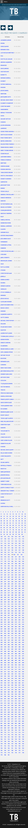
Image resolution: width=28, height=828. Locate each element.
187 (12, 563)
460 (12, 651)
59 (10, 525)
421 (23, 638)
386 (23, 626)
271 (12, 590)
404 (12, 633)
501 (9, 665)
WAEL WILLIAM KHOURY (7, 421)
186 (9, 563)
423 (5, 640)
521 (5, 671)
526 (23, 671)
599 (9, 696)
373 (1, 624)
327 (12, 608)
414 (23, 635)
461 (16, 651)
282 (1, 595)
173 (12, 559)
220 (5, 575)
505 (23, 665)
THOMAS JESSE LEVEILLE (7, 336)
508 (9, 667)
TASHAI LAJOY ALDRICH (7, 418)
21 (4, 516)
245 (19, 581)
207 (9, 570)
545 (16, 678)
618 (1, 703)
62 (19, 525)
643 (16, 710)
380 (1, 626)
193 (9, 566)
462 (19, 651)
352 (1, 617)
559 (16, 683)
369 (12, 622)
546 (19, 678)
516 (12, 669)
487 (9, 660)
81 (22, 530)
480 (9, 658)
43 (16, 521)
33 (13, 518)
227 (5, 577)
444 (5, 647)
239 (23, 579)
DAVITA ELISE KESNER (6, 134)
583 (1, 692)
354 (9, 617)
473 (9, 656)
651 (19, 712)
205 (1, 570)
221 (9, 575)
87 (13, 532)
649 (12, 712)
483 (19, 658)
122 (5, 543)
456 (23, 649)
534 (1, 676)
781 (9, 755)
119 (19, 541)
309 (23, 602)
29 (1, 518)
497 (19, 662)
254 (1, 586)
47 (1, 523)
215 (12, 572)
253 (23, 584)
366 (1, 622)
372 (23, 622)
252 (19, 584)
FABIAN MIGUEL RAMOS (7, 147)
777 (19, 752)
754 (12, 746)
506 (1, 667)
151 (9, 552)
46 (25, 521)
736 (23, 739)
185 (5, 563)
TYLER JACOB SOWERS (6, 383)
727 (16, 737)
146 (16, 550)
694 (23, 725)
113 (23, 539)
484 (23, 658)
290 (5, 597)
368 (9, 622)
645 (23, 710)
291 (9, 597)
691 (12, 725)
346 (5, 615)
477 (23, 656)
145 (12, 550)
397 (12, 631)
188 (16, 563)
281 (23, 593)
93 (4, 534)
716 (1, 734)
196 (19, 566)
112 (19, 539)
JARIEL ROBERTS (5, 257)
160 (14, 554)
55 (25, 523)
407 (23, 633)
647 (5, 712)
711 (9, 732)
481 (12, 658)
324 (1, 608)
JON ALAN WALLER (5, 478)
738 (5, 741)
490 (19, 660)
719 (12, 734)
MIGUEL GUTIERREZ (6, 207)
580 (16, 689)
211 (23, 570)
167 (16, 557)
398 (16, 631)
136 (5, 548)
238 (19, 579)
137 (9, 548)
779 (1, 755)
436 (1, 644)
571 (9, 687)
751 (1, 746)
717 (5, 734)
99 (22, 534)
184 (1, 563)
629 (16, 705)
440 (16, 644)
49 (7, 523)
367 (5, 622)
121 (1, 543)
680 (23, 721)
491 (23, 660)
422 (1, 640)
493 (5, 662)
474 (12, 656)
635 (12, 707)
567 (19, 685)
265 (16, 588)
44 (19, 521)
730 (1, 739)
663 (12, 716)
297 (5, 599)
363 (16, 620)
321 (16, 606)
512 (23, 667)
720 (16, 734)
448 (19, 647)
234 (5, 579)
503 (16, 665)
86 (10, 532)
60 (13, 525)
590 (1, 694)
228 (9, 577)
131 (12, 545)
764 (23, 748)
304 (5, 602)
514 (5, 669)
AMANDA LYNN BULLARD (7, 194)
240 (1, 581)
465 (5, 653)
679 (19, 721)
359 (1, 620)
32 (10, 518)
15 (13, 514)
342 (16, 613)
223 (16, 575)
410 (9, 635)
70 (16, 527)
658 (19, 714)
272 (16, 590)
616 (19, 701)
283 (5, 595)
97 (16, 534)
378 (19, 624)
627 (9, 705)
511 (19, 667)
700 (19, 728)
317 (1, 606)
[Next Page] (10, 30)
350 (19, 615)
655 (9, 714)
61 (16, 525)
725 (9, 737)
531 (16, 674)
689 (5, 725)
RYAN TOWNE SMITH (6, 138)
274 (23, 590)
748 (16, 743)
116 (9, 541)
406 (19, 633)
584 (5, 692)
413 (19, 635)
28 (25, 516)
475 (16, 656)
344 (23, 613)
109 (9, 539)
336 (19, 611)
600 (12, 696)
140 (19, 548)
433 (16, 642)
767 (9, 750)
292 (12, 597)
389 (9, 629)
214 (9, 572)
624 (23, 703)
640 (5, 710)
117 (12, 541)
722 (23, 734)
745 (5, 743)
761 (12, 748)
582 (23, 689)
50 (10, 523)
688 (1, 725)
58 (7, 525)
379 (23, 624)
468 (16, 653)
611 (1, 701)
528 (5, 674)
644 (19, 710)
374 (5, 624)
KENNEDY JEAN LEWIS (6, 374)
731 (5, 739)
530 (12, 674)
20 (1, 516)
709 (1, 732)
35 (19, 518)
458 (5, 651)
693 (19, 725)
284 (9, 595)
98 (19, 534)
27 (22, 516)
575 (23, 687)
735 (19, 739)
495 (12, 662)
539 (19, 676)
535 (5, 676)
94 (7, 534)
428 (23, 640)
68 (10, 527)
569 (1, 687)
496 (16, 662)
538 (16, 676)
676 (9, 721)
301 (19, 599)
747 (12, 743)
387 (1, 629)
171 (5, 559)
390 (12, 629)
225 (23, 575)
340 (9, 613)
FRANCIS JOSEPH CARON (7, 399)
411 (12, 635)
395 (5, 631)
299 (12, 599)
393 (23, 629)
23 (10, 516)
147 (19, 550)
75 (4, 530)
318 (5, 606)
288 (23, 595)
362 (12, 620)
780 (5, 755)
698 (12, 728)
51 (13, 523)
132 (16, 545)
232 (23, 577)
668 (5, 719)
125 (16, 543)
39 (4, 521)
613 (9, 701)
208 (12, 570)
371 (19, 622)
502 (12, 665)
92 (1, 534)
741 (16, 741)
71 (19, 527)
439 (12, 644)
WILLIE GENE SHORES (6, 453)
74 (1, 530)
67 (7, 527)
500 (5, 665)
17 (19, 514)
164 (5, 557)
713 (16, 732)
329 (19, 608)
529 (9, 674)
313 (12, 604)
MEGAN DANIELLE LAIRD (7, 349)
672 (19, 719)
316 (23, 604)
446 (12, 647)
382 (9, 626)
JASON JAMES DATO (6, 97)
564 (9, 685)
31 (7, 518)
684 (12, 723)
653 (1, 714)
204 (23, 568)
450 (1, 649)
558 (12, 683)
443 (1, 647)
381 (5, 626)
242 (9, 581)
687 (23, 723)
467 (12, 653)
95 (10, 534)
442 (23, 644)
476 (19, 656)
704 (9, 730)
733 (12, 739)
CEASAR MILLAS (5, 153)
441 (19, 644)
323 (23, 606)
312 (9, 604)
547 (23, 678)
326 (9, 608)
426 (16, 640)
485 (1, 660)
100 (1, 536)
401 (1, 633)
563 (5, 685)
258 (16, 586)
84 (4, 532)
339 (5, 613)
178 (5, 561)
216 (16, 572)
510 (16, 667)
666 (23, 716)
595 (19, 694)
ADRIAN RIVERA (5, 339)
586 (12, 692)
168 (19, 557)
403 (9, 633)
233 (1, 579)
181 (16, 561)
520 (1, 671)
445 (9, 647)
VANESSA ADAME (5, 166)
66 (4, 527)
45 (22, 521)
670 (12, 719)
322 (19, 606)
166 (12, 557)
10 (22, 512)
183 (23, 561)
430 (5, 642)
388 (5, 629)
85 (7, 532)
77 (10, 530)
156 (1, 554)
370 (16, 622)
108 (5, 539)
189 (19, 563)
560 (19, 683)
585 (9, 692)
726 (12, 737)
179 (9, 561)
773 (5, 752)
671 (16, 719)
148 (23, 550)
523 (12, 671)
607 (12, 698)
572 (12, 687)
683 (9, 723)
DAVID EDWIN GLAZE (6, 402)
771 (23, 750)
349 (16, 615)
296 (1, 599)
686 (19, 723)
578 (9, 689)
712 (12, 732)
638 (23, 707)
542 (5, 678)
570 (5, 687)
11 (1, 514)
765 (1, 750)
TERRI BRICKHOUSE (6, 484)
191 (1, 566)
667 (1, 719)
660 (1, 716)
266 (19, 588)
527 (1, 674)
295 (23, 597)
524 (16, 671)
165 (9, 557)
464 (1, 653)
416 (5, 638)
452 (9, 649)
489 (16, 660)
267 (23, 588)
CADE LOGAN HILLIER (6, 440)
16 (16, 514)
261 (1, 588)
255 (5, 586)
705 (12, 730)
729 (23, 737)
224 (19, 575)
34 (16, 518)
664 (16, 716)
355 (12, 617)
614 (12, 701)
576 (1, 689)
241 (5, 581)
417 (9, 638)
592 (9, 694)
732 (9, 739)
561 (23, 683)
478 (1, 658)
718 (9, 734)
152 (12, 552)
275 (1, 593)
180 (12, 561)
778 (23, 752)
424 (9, 640)
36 (22, 518)
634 (9, 707)
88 (16, 532)
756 (19, 746)
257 (12, 586)
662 (9, 716)
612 (5, 701)
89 (19, 532)
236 (12, 579)
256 (9, 586)
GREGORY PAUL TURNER (7, 490)
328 (16, 608)
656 (12, 714)
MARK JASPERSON (5, 472)
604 (1, 698)
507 (5, 667)
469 (19, 653)
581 (19, 689)
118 (16, 541)
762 (16, 748)
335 (16, 611)
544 (12, 678)
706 (16, 730)
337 (23, 611)
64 (25, 525)
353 (5, 617)
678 (16, 721)
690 (9, 725)
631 (23, 705)
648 (9, 712)
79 (16, 530)
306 (12, 602)
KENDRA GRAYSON (6, 169)
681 (1, 723)
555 (1, 683)
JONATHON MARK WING (7, 305)
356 (16, 617)
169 (23, 557)
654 (5, 714)
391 (16, 629)
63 (22, 525)
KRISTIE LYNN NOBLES (7, 175)
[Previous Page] (3, 30)
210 (19, 570)
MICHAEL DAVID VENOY (7, 100)
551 (12, 680)
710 (5, 732)
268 (1, 590)
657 (16, 714)
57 (4, 525)
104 (16, 536)
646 (1, 712)
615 (16, 701)
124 (12, 543)
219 (1, 575)
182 (19, 561)
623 (19, 703)
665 (19, 716)
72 (22, 527)
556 (5, 683)
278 (12, 593)
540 (23, 676)
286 (16, 595)
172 (9, 559)
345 (1, 615)
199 (5, 568)
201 (12, 568)
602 (19, 696)
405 (16, 633)
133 (19, 545)
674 (1, 721)
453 (12, 649)
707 (19, 730)
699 (16, 728)
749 (19, 743)
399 (19, 631)
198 (1, 568)
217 (19, 572)
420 (19, 638)
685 (16, 723)
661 (5, 716)
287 (19, 595)
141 (23, 548)
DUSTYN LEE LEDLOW (6, 59)
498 (23, 662)
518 (19, 669)
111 (16, 539)
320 (12, 606)
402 (5, 633)
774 (9, 752)
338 (1, 613)
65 (1, 527)
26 (19, 516)
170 (1, 559)
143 (5, 550)
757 (23, 746)
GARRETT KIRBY (5, 481)
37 (25, 518)
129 (5, 545)
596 (23, 694)
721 (19, 734)
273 (19, 590)
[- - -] (1, 1)
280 (19, 593)
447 (16, 647)
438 (9, 644)
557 (9, 683)
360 (5, 620)
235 (9, 579)
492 (1, 662)
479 (5, 658)
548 (1, 680)
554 (23, 680)
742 (19, 741)
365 (23, 620)
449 (23, 647)
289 (1, 597)
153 (16, 552)
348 (12, 615)
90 (22, 532)
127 (23, 543)
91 (25, 532)
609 (19, 698)
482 (16, 658)
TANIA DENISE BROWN (7, 172)
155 (23, 552)
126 (19, 543)
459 (9, 651)
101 (5, 536)
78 (13, 530)
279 (16, 593)
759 (5, 748)
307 (16, 602)
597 (1, 696)
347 (9, 615)
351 (23, 615)
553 (19, 680)
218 (23, 572)
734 (16, 739)
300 (16, 599)
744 (1, 743)
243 (12, 581)
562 (1, 685)
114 (1, 541)
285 (12, 595)
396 (9, 631)
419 (16, 638)
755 (16, 746)
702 (1, 730)
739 (9, 741)
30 (4, 518)
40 (7, 521)
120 (23, 541)
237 (16, 579)
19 (25, 514)
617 (23, 701)
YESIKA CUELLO (5, 191)
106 (23, 536)
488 (12, 660)
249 (9, 584)
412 (16, 635)
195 (16, 566)
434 (19, 642)
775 (12, 752)
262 (5, 588)
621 (12, 703)
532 (19, 674)
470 (23, 653)
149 (1, 552)
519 (23, 669)
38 (1, 521)
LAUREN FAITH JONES (6, 333)
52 (16, 523)
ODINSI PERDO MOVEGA (7, 131)
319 (9, 606)
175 (19, 559)
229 (12, 577)
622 (16, 703)
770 (19, 750)
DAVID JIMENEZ (5, 68)
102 (9, 536)
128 (1, 545)
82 (25, 530)
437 (5, 644)
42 (13, 521)
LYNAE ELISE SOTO (6, 437)
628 (12, 705)
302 (23, 599)
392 (19, 629)
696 (5, 728)
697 (9, 728)
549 (5, 680)
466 (9, 653)
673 (23, 719)
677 (12, 721)
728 (19, 737)
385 (19, 626)
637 (19, 707)
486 (5, 660)
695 (1, 728)
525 (19, 671)
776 (16, 752)
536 (9, 676)
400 (23, 631)
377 (16, 624)
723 (1, 737)
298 (9, 599)
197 (23, 566)
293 (16, 597)
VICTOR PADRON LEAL (7, 204)
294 (19, 597)
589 (23, 692)
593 (12, 694)
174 (16, 559)
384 (16, 626)
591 (5, 694)
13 (7, 514)
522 (9, 671)
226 (1, 577)
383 (12, 626)
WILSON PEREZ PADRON (7, 144)
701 (23, 728)
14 (10, 514)
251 (16, 584)
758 (1, 748)
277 (9, 593)
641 (9, 710)
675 (5, 721)
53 (19, 523)
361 (9, 620)
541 (1, 678)
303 (1, 602)
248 (5, 584)
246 (23, 581)
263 (9, 588)
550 (9, 680)
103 (12, 536)
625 (1, 705)
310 (1, 604)
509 (12, 667)
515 (9, 669)
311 (5, 604)
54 (22, 523)
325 (5, 608)
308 (19, 602)
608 (16, 698)
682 (5, 723)
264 (12, 588)
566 (16, 685)
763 (19, 748)
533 (23, 674)
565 (12, 685)
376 (12, 624)
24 (13, 516)
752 (5, 746)
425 (12, 640)
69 (13, 527)
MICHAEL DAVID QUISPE (7, 449)
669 (9, 719)
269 (5, 590)
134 (23, 545)
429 (1, 642)
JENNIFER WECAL (5, 475)
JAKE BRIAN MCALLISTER (7, 371)
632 (1, 707)
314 (16, 604)
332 (5, 611)
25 (16, 516)
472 (5, 656)
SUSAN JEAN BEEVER (6, 210)
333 (9, 611)
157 (5, 554)
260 (23, 586)
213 (5, 572)
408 (1, 635)
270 (9, 590)
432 (12, 642)
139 (16, 548)
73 (25, 527)
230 (16, 577)
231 (19, 577)
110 (12, 539)
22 (7, 516)
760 (9, 748)
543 (9, 678)
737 (1, 741)
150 (5, 552)
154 (19, 552)
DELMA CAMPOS (5, 462)
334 (12, 611)
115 (5, 541)
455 (19, 649)
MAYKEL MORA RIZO (6, 141)
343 (19, 613)
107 (1, 539)
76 (7, 530)
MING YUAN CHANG (6, 368)
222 (12, 575)
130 (9, 545)
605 (5, 698)
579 (12, 689)
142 (1, 550)
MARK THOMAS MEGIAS (7, 150)
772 (1, 752)
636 (16, 707)
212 (1, 572)
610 (23, 698)
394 (1, 631)
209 (16, 570)
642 (12, 710)
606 (9, 698)
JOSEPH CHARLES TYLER (7, 487)
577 (5, 689)
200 (9, 568)
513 (1, 669)
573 (16, 687)
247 (1, 584)
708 (23, 730)
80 (19, 530)
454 (16, 649)
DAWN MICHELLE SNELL (7, 506)
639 (1, 710)
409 (5, 635)
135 (1, 548)
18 (22, 514)
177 (1, 561)
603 (23, 696)
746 (9, 743)
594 (16, 694)
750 (23, 743)
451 (5, 649)
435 (23, 642)
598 (5, 696)
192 (5, 566)
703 (5, 730)
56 (1, 525)
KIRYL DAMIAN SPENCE (7, 352)
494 (9, 662)
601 (16, 696)
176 (23, 559)
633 (5, 707)
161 (18, 554)
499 (1, 665)
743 (23, 741)
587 (16, 692)
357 (19, 617)
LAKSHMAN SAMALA (6, 156)
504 (19, 665)
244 (16, 581)
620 (9, 703)
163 (1, 557)
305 (9, 602)
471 (1, 656)
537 (12, 676)
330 (23, 608)
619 (5, 703)
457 (1, 651)
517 (16, 669)
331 (1, 611)
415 (1, 638)
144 (9, 550)
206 (5, 570)
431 (9, 642)
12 (4, 514)
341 (12, 613)
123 (9, 543)
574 (19, 687)
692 (16, 725)
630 (19, 705)
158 (9, 554)
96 (13, 534)
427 (19, 640)
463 (23, 651)
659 (23, 714)
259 (19, 586)
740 (12, 741)
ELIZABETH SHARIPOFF (7, 103)
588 (19, 692)
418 (12, 638)
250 (12, 584)
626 (5, 705)
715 (23, 732)
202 (16, 568)
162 (21, 554)
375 (9, 624)
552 (16, 680)
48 (4, 523)
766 (5, 750)
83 (1, 532)
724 (5, 737)
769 (16, 750)
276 (5, 593)
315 (19, 604)
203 (19, 568)
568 (23, 685)
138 (12, 548)
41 (10, 521)
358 (23, 617)
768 (12, 750)
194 (12, 566)
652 (23, 712)
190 (23, 563)
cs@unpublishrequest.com (14, 811)
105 (19, 536)
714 (19, 732)
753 (9, 746)
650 (16, 712)
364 (19, 620)
